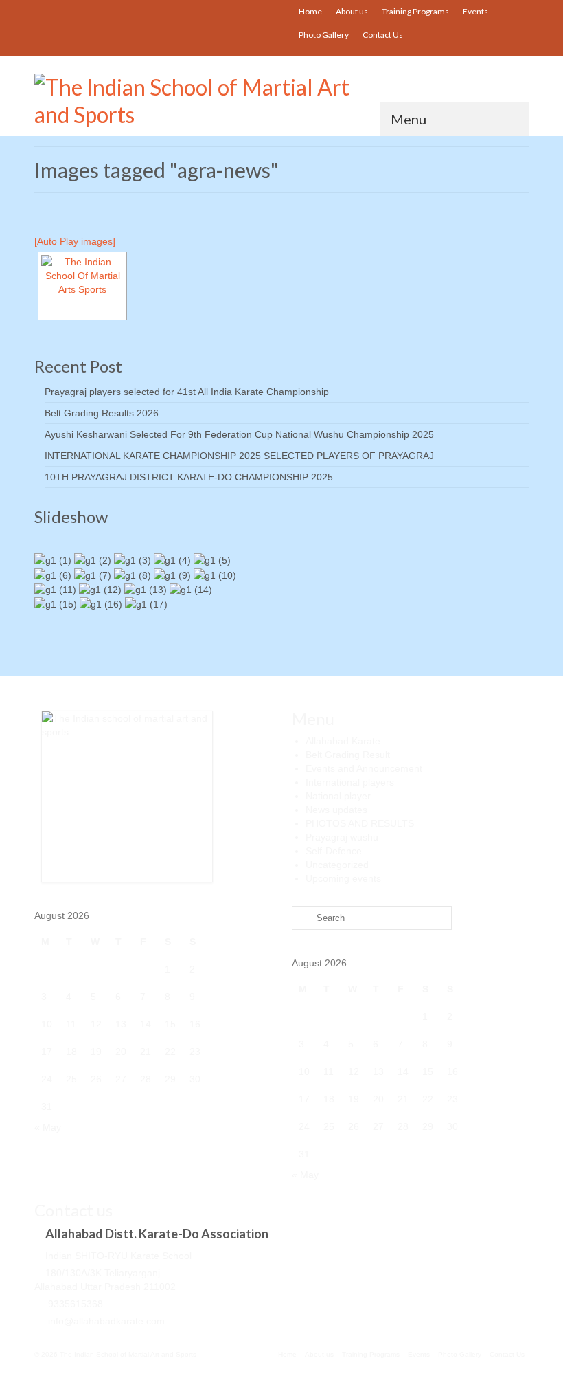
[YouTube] (220, 11)
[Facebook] (259, 11)
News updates (336, 809)
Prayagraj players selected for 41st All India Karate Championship (187, 391)
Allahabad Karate (343, 740)
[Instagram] (240, 11)
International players (350, 782)
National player (338, 795)
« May (47, 1127)
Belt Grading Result (348, 754)
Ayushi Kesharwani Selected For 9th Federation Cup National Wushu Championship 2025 (239, 434)
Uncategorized (337, 864)
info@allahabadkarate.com (105, 1320)
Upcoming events (343, 878)
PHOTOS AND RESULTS (360, 823)
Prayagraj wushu (342, 837)
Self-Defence (334, 850)
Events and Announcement (364, 768)
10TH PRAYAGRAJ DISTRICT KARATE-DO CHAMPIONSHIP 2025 (189, 476)
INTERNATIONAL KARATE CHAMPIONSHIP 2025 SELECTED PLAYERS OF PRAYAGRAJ (239, 455)
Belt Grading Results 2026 (102, 413)
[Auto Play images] (74, 241)
